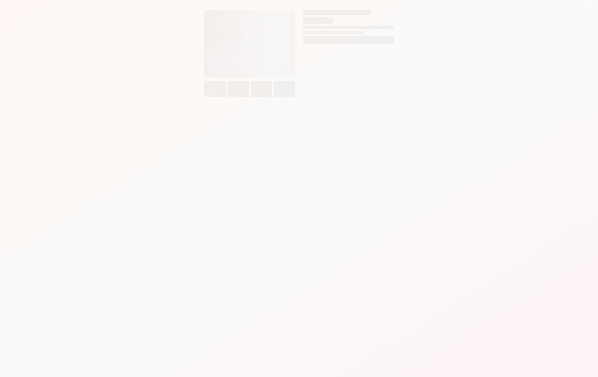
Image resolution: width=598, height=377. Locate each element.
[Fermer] (590, 5)
